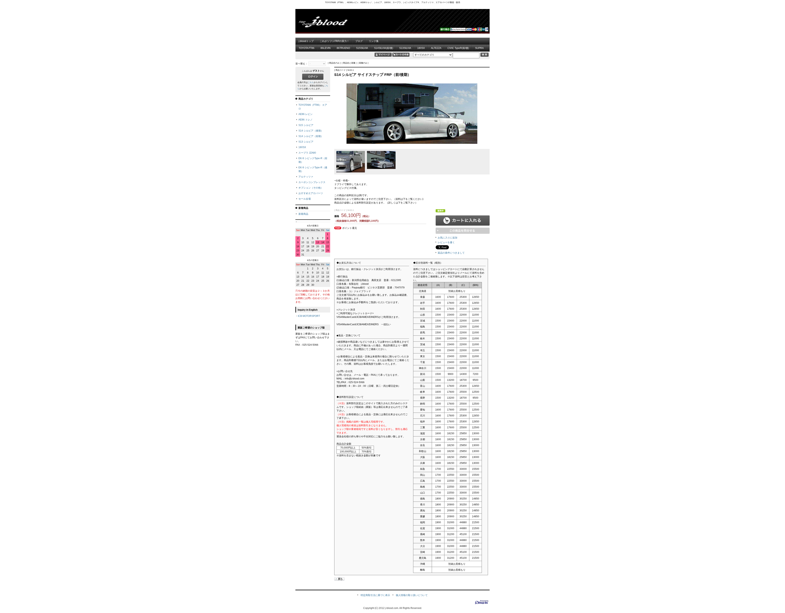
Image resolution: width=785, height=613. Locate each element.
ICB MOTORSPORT (309, 316)
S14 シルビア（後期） (310, 130)
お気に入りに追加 (447, 237)
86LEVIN (326, 48)
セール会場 (304, 198)
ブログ (359, 41)
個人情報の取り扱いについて (412, 595)
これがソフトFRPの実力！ (334, 41)
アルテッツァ (305, 176)
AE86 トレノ (305, 119)
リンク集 (374, 41)
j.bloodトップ (306, 41)
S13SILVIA (405, 48)
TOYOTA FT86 (306, 48)
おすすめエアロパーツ (310, 193)
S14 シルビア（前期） (310, 136)
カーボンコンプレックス (311, 182)
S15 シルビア (305, 125)
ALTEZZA (436, 48)
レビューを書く (446, 242)
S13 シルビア (305, 141)
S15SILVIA (362, 48)
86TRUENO (343, 48)
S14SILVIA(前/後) (383, 48)
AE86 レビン (305, 114)
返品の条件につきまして (451, 252)
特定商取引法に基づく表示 (375, 595)
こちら (311, 82)
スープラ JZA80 (307, 152)
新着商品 (303, 214)
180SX (421, 48)
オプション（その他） (310, 187)
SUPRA (479, 48)
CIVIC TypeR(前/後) (458, 48)
